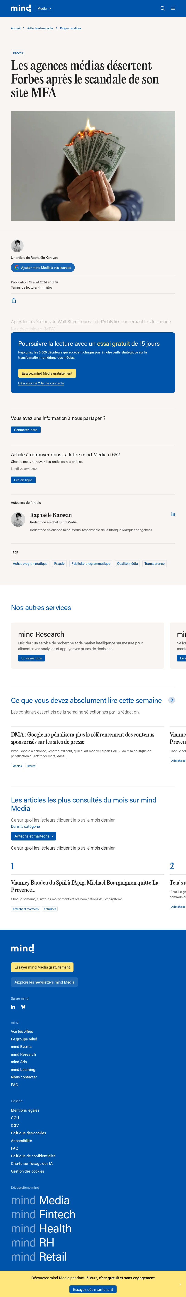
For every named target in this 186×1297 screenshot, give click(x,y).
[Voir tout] (170, 700)
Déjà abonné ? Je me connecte (41, 383)
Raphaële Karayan (44, 257)
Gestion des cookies (27, 1170)
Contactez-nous (25, 429)
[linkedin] (173, 514)
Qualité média (127, 563)
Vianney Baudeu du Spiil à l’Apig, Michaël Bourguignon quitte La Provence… (84, 886)
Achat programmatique (30, 563)
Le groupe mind (24, 1038)
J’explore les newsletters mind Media (44, 981)
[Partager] (14, 300)
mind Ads (19, 1061)
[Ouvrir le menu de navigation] (173, 8)
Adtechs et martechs (25, 909)
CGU (15, 1117)
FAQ (14, 1084)
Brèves (18, 52)
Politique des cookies (28, 1132)
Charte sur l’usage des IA (32, 1163)
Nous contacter (24, 1076)
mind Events (21, 1046)
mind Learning (23, 1069)
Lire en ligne (23, 480)
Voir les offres (22, 1031)
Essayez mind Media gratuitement (47, 373)
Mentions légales (25, 1110)
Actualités (50, 909)
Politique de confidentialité (33, 1155)
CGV (15, 1125)
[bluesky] (23, 1007)
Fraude (59, 563)
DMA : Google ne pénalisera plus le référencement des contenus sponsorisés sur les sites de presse (82, 738)
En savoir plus (31, 658)
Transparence (154, 563)
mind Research (23, 1054)
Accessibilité (21, 1140)
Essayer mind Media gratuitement (42, 966)
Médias (17, 766)
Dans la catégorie (25, 826)
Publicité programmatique (90, 563)
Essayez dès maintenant (93, 1289)
